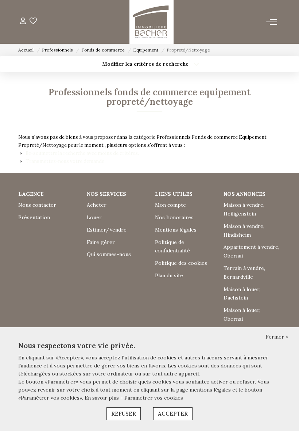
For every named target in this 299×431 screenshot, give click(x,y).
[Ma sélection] (33, 22)
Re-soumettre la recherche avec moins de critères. (82, 153)
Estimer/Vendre (107, 229)
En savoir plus (102, 397)
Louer (94, 217)
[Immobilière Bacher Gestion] (151, 22)
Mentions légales (176, 229)
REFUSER (123, 413)
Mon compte (170, 205)
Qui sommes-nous (109, 254)
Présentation (34, 217)
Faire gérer (101, 242)
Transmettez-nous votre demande (65, 161)
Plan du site (169, 275)
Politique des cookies (181, 263)
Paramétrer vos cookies (153, 397)
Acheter (96, 205)
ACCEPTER (173, 413)
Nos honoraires (174, 217)
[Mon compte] (23, 22)
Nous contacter (37, 205)
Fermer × (276, 336)
